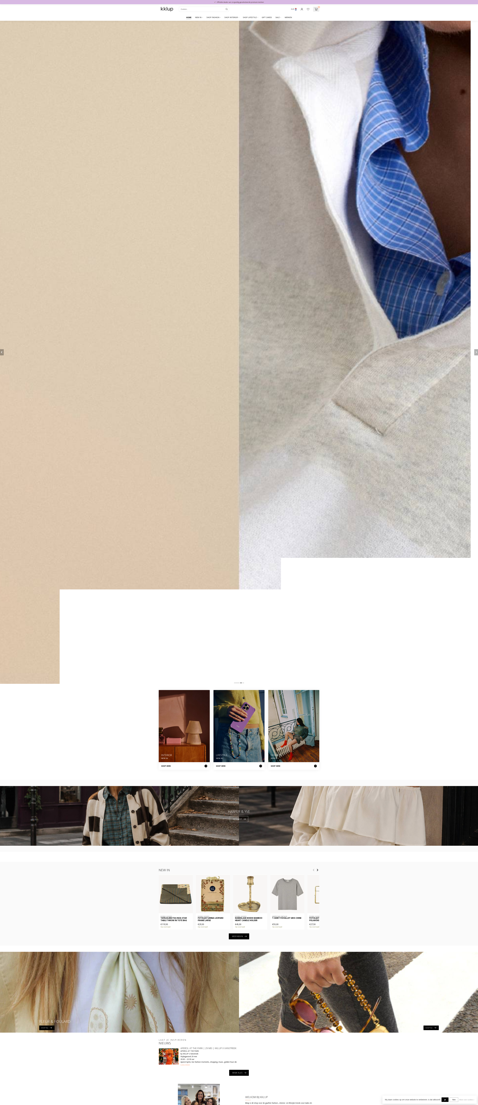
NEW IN (198, 17)
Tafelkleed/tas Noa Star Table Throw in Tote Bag (174, 919)
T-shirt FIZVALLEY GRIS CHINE (286, 918)
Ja (445, 1099)
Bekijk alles (237, 1073)
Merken (288, 17)
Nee (454, 1099)
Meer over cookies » (466, 1100)
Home (188, 17)
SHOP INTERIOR (231, 17)
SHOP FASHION (213, 17)
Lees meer (185, 1064)
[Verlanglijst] (308, 9)
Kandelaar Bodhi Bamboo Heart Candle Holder (248, 919)
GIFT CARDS (267, 17)
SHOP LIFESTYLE (250, 17)
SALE (277, 17)
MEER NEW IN (237, 936)
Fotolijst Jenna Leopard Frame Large (210, 919)
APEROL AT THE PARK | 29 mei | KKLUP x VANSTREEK (208, 1048)
